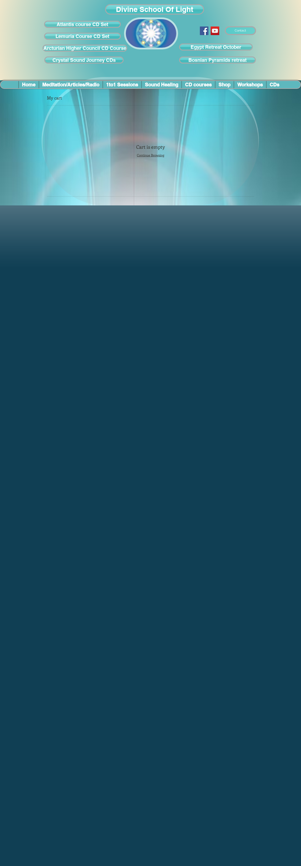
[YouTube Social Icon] (215, 30)
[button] (154, 9)
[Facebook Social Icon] (204, 30)
